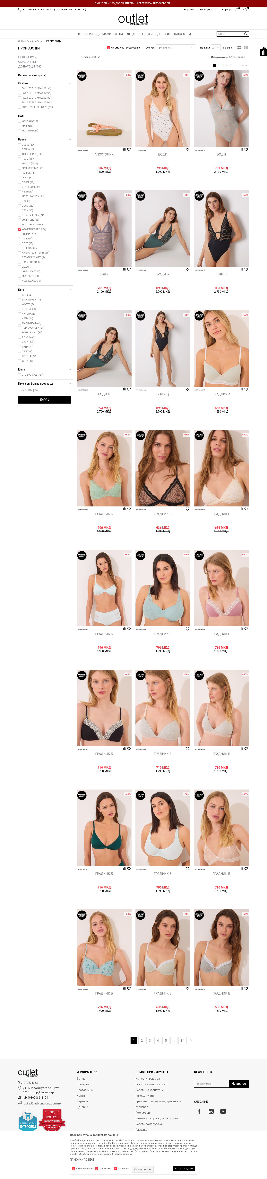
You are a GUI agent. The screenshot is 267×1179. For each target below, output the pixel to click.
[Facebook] (199, 1111)
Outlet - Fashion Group (30, 41)
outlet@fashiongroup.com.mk (42, 1103)
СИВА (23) (27, 342)
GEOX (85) (27, 210)
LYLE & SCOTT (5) (31, 271)
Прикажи (205, 47)
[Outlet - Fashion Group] (133, 19)
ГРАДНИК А (221, 394)
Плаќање (141, 1129)
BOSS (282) (28, 205)
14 (242, 65)
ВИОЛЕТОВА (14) (31, 299)
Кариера (82, 1101)
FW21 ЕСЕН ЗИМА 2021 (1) (36, 88)
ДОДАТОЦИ (29, 66)
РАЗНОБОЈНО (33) (32, 332)
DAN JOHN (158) (31, 262)
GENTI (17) (27, 243)
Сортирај (150, 47)
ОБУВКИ (27, 62)
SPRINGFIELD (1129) (32, 168)
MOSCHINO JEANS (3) (33, 196)
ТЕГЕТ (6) (27, 351)
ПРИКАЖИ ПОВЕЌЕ (82, 1159)
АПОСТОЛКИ (104, 154)
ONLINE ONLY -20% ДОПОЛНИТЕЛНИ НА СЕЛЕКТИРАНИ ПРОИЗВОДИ (132, 3)
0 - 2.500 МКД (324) (32, 374)
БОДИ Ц (104, 394)
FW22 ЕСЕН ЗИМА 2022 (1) (36, 93)
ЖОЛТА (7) (28, 304)
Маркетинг (123, 1168)
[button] (233, 34)
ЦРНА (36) (27, 361)
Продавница (85, 1090)
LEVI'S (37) (27, 177)
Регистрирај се (208, 9)
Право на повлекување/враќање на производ (158, 1104)
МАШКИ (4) (28, 126)
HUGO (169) (28, 158)
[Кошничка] (246, 10)
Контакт (82, 1095)
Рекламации (143, 1112)
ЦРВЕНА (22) (29, 356)
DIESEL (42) (28, 182)
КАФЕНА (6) (28, 313)
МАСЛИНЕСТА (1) (31, 323)
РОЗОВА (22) (29, 337)
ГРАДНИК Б (104, 514)
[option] (133, 3)
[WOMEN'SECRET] (83, 150)
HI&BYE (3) (27, 191)
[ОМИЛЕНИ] (236, 10)
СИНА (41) (27, 346)
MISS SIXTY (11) (30, 276)
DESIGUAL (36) (30, 248)
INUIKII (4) (27, 238)
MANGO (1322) (30, 163)
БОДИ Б (163, 274)
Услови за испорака (148, 1124)
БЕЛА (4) (26, 295)
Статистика (105, 1168)
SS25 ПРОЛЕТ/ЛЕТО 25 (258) (38, 107)
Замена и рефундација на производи (159, 1118)
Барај (44, 399)
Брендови (83, 1084)
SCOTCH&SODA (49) (33, 224)
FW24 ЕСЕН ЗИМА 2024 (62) (37, 102)
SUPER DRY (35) (30, 220)
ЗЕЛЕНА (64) (29, 309)
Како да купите (144, 1095)
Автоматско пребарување (125, 47)
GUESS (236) (28, 144)
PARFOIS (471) (29, 173)
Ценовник (83, 1107)
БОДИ (162, 154)
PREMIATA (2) (29, 234)
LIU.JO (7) (27, 266)
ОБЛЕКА (28, 57)
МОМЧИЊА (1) (30, 130)
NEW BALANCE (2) (31, 281)
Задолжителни (84, 1168)
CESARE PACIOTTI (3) (33, 257)
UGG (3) (26, 201)
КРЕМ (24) (27, 318)
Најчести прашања (147, 1078)
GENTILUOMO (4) (31, 187)
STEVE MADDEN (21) (33, 215)
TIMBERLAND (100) (32, 154)
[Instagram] (211, 1111)
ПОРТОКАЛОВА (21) (33, 327)
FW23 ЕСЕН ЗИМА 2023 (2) (36, 97)
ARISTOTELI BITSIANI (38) (35, 252)
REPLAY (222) (29, 149)
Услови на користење (149, 1090)
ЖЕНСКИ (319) (30, 121)
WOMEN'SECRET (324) (34, 229)
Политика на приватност (151, 1084)
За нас (81, 1078)
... (234, 65)
